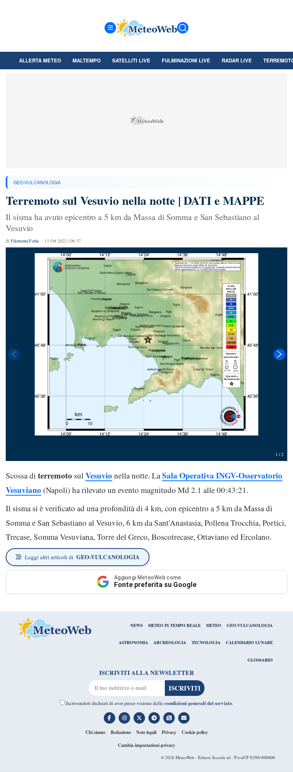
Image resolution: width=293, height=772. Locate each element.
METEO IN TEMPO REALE (174, 625)
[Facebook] (109, 718)
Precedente (13, 354)
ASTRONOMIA (133, 643)
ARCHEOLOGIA (169, 643)
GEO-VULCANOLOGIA (37, 182)
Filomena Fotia (25, 241)
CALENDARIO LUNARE (249, 643)
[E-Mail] (184, 718)
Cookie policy (195, 732)
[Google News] (169, 718)
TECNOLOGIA (206, 643)
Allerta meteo (40, 60)
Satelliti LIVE (131, 60)
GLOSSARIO (260, 660)
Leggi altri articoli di (82, 557)
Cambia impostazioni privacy (146, 745)
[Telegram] (154, 718)
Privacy (169, 732)
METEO (213, 625)
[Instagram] (124, 718)
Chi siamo (95, 732)
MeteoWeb (184, 757)
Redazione (121, 732)
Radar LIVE (237, 60)
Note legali (146, 732)
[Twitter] (139, 718)
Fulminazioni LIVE (186, 60)
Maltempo (86, 60)
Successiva (279, 354)
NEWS (136, 625)
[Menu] (110, 27)
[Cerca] (182, 27)
